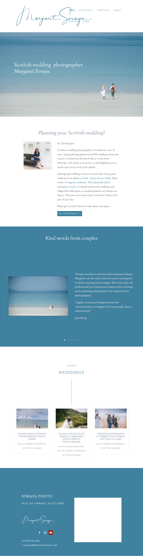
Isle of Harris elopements (32, 444)
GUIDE (86, 22)
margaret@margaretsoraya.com (40, 545)
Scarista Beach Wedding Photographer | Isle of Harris (32, 436)
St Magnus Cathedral (75, 182)
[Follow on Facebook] (39, 532)
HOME (72, 10)
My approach (68, 213)
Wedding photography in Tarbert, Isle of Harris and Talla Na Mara (111, 436)
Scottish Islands (32, 448)
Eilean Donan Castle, (101, 178)
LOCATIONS (85, 10)
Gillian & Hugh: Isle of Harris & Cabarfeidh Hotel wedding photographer (71, 437)
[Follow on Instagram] (45, 532)
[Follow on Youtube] (50, 532)
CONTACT (74, 22)
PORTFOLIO (104, 10)
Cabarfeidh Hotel (101, 182)
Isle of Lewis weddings (71, 446)
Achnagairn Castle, (67, 186)
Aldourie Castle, (81, 178)
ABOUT (117, 10)
